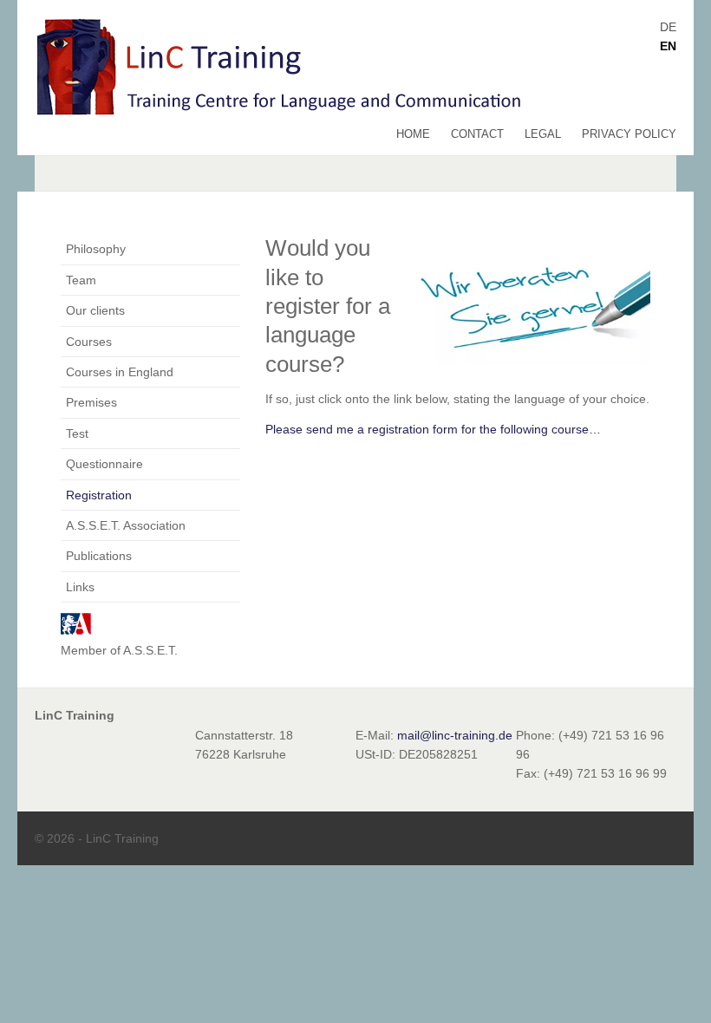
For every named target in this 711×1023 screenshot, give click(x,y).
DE (668, 27)
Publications (99, 556)
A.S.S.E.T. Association (126, 525)
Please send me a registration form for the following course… (433, 429)
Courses (89, 342)
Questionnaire (104, 464)
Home (413, 133)
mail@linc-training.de (454, 735)
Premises (91, 402)
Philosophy (96, 249)
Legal (543, 133)
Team (81, 280)
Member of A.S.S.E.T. (119, 650)
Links (80, 587)
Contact (477, 133)
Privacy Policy (629, 133)
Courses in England (119, 372)
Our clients (95, 310)
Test (77, 433)
